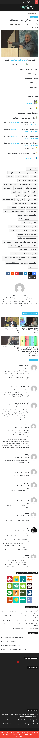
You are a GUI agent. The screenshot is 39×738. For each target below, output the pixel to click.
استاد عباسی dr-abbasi (27, 250)
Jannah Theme (5, 732)
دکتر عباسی (28, 158)
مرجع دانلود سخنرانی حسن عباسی (25, 242)
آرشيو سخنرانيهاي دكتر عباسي (19, 403)
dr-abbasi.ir (7, 200)
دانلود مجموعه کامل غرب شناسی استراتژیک (26, 628)
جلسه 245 (7, 242)
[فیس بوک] (34, 273)
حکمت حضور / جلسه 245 (27, 219)
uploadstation (15, 122)
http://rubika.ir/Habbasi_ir (8, 641)
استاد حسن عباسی (10, 184)
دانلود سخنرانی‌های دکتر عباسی (13, 211)
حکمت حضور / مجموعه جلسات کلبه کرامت (22, 173)
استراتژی (32, 267)
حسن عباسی (31, 169)
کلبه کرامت (30, 13)
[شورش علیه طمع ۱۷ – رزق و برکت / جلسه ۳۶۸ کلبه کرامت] (29, 321)
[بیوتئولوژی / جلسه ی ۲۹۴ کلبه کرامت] (10, 322)
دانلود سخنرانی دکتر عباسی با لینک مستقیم (22, 246)
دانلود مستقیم (31, 211)
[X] (30, 273)
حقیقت (10, 176)
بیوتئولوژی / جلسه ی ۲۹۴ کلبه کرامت (10, 330)
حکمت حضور (15, 230)
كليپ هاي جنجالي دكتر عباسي (19, 386)
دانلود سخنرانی (30, 200)
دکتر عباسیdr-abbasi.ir (27, 184)
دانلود (33, 192)
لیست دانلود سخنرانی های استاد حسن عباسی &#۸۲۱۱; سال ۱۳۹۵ (21, 615)
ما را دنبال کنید (32, 667)
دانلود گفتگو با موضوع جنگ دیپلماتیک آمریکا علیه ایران (20, 2)
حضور (26, 192)
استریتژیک (12, 207)
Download (29, 103)
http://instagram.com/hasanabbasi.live (12, 637)
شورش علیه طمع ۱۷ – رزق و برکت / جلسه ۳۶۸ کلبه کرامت (29, 329)
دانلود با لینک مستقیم (29, 223)
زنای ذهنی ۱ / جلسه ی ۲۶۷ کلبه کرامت (10, 348)
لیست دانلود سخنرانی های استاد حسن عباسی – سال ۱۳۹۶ (23, 620)
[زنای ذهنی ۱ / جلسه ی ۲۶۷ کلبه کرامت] (10, 340)
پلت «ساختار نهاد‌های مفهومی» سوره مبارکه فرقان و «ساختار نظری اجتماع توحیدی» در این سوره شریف (29, 350)
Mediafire (34, 125)
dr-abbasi (18, 188)
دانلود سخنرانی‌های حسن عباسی (25, 196)
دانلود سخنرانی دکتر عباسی (27, 207)
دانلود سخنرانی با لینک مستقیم (26, 234)
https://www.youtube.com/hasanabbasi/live (13, 649)
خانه (35, 13)
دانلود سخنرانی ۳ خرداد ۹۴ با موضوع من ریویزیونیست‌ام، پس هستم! (20, 623)
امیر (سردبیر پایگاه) (30, 24)
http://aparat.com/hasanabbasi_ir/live (11, 645)
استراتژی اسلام (30, 188)
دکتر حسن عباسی (21, 176)
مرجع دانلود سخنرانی (29, 230)
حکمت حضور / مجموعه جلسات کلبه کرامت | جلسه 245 (19, 258)
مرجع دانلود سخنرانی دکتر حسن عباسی (23, 253)
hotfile (27, 132)
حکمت (33, 176)
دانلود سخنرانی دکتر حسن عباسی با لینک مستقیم (20, 263)
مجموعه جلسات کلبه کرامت (18, 60)
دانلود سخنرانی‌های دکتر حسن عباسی (24, 203)
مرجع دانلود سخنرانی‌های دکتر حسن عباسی (22, 226)
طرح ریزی (19, 200)
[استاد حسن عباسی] (27, 7)
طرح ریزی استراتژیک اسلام (27, 180)
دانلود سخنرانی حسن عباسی (26, 215)
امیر (27, 528)
